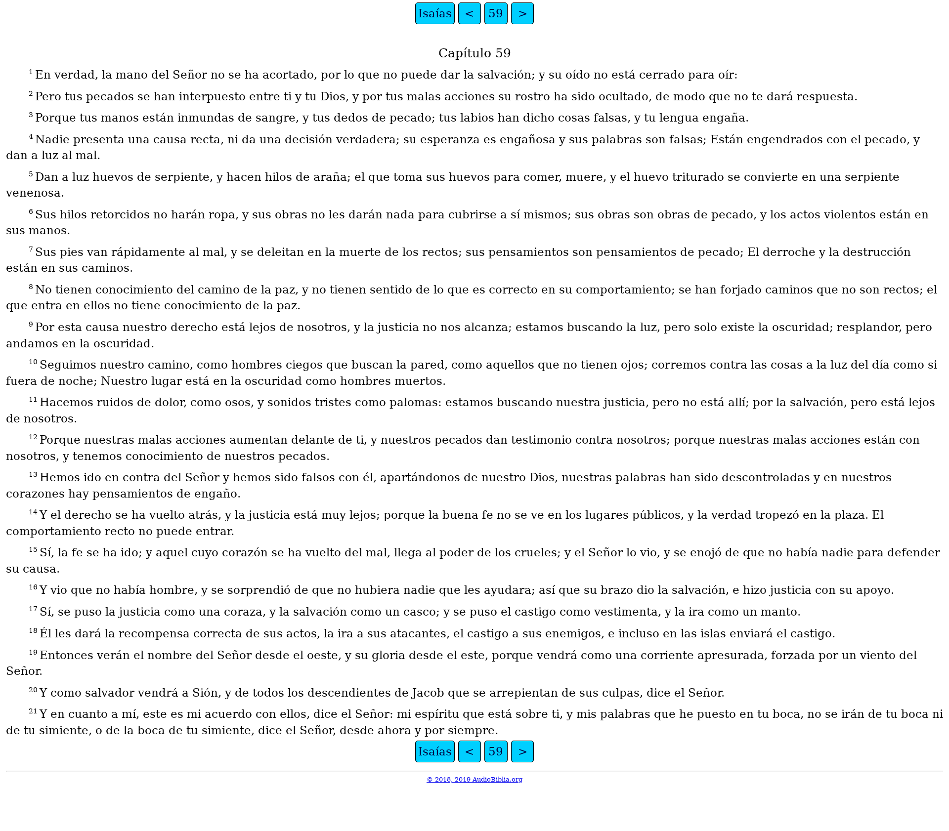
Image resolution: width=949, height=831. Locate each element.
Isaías (435, 13)
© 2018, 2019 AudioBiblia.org (474, 779)
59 (495, 13)
